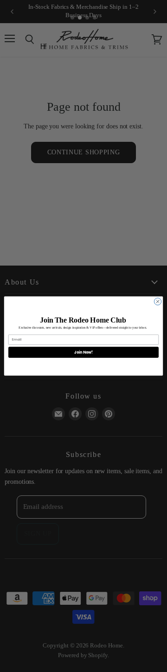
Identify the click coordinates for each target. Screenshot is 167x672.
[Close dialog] (157, 301)
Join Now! (83, 352)
